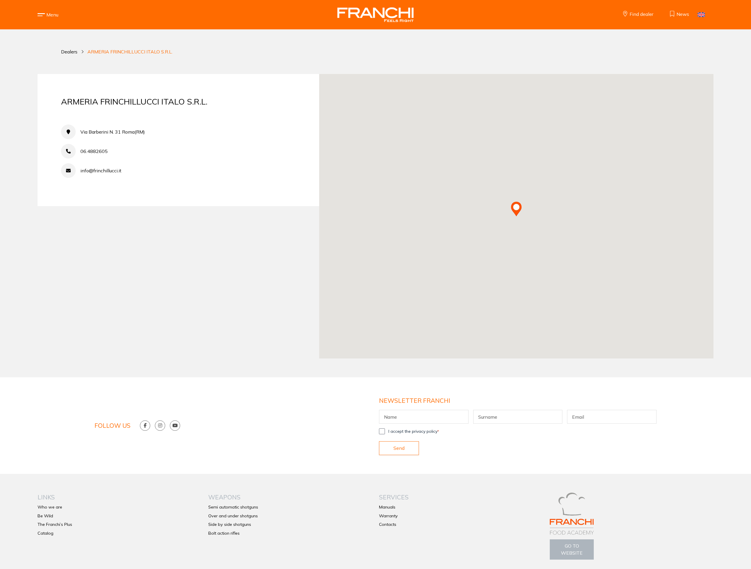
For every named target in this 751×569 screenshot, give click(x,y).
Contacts (387, 524)
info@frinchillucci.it (100, 171)
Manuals (387, 507)
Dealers (69, 52)
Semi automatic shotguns (233, 507)
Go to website (572, 549)
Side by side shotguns (229, 524)
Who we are (50, 507)
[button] (52, 14)
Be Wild (45, 516)
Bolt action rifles (224, 533)
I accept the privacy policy (413, 431)
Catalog (45, 533)
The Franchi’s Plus (55, 524)
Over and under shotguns (233, 516)
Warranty (388, 516)
